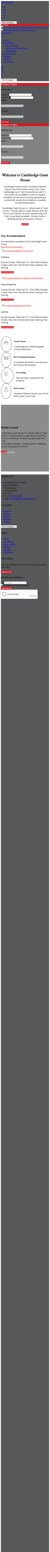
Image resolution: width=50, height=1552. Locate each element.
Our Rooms (8, 541)
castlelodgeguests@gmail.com (22, 498)
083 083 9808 (7, 2)
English (6, 513)
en (4, 9)
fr (4, 15)
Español (7, 516)
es (4, 12)
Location (4, 452)
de (4, 7)
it (4, 17)
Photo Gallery (9, 544)
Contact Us (8, 552)
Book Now (25, 224)
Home (6, 538)
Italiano (6, 521)
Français (7, 519)
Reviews (7, 547)
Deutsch (7, 511)
